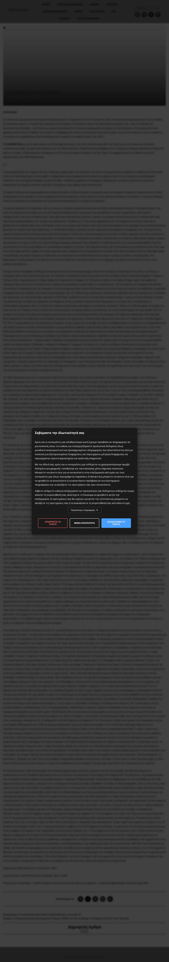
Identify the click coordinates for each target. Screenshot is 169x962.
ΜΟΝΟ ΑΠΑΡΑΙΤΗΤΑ (84, 523)
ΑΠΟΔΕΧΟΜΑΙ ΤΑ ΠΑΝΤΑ (116, 523)
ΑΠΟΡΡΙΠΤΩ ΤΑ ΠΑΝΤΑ (53, 523)
